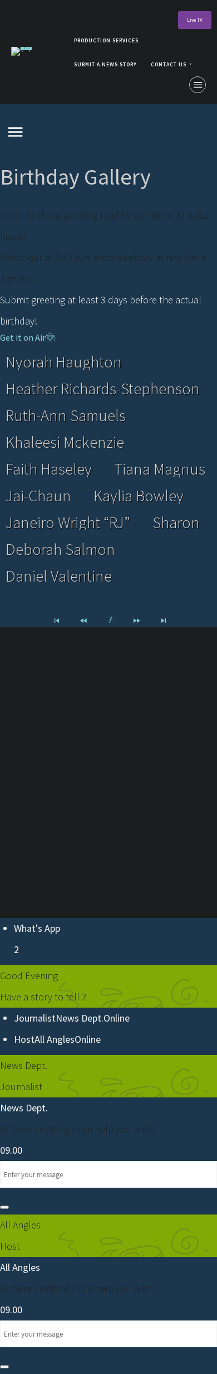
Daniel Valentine (59, 576)
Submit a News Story (105, 64)
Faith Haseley (49, 469)
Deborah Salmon (60, 549)
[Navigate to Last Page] (163, 619)
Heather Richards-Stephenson (103, 388)
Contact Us (168, 64)
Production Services (106, 40)
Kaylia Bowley (138, 496)
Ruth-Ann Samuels (66, 415)
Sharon (176, 522)
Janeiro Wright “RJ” (68, 522)
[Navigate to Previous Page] (83, 619)
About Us (68, 830)
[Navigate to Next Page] (137, 619)
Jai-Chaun (38, 496)
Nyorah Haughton (64, 362)
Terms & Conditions (108, 877)
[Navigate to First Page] (57, 619)
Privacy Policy (108, 854)
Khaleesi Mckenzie (65, 442)
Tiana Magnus (159, 469)
